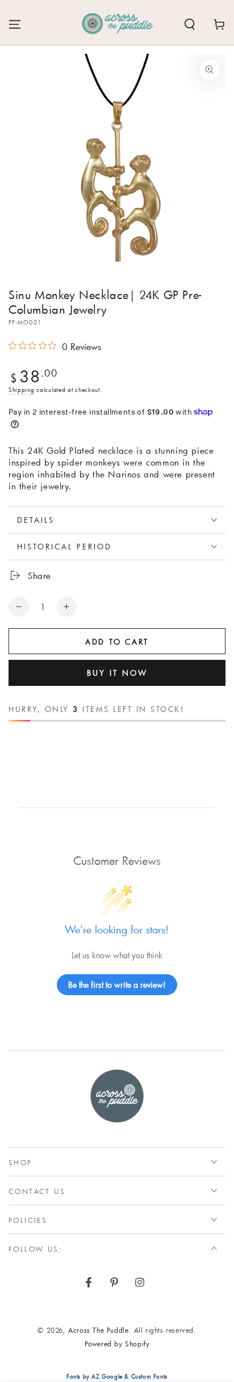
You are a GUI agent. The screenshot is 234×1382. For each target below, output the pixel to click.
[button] (189, 24)
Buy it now (117, 673)
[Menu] (15, 24)
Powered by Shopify (117, 1343)
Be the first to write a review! (117, 984)
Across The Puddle (98, 1329)
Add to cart (117, 642)
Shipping (22, 390)
